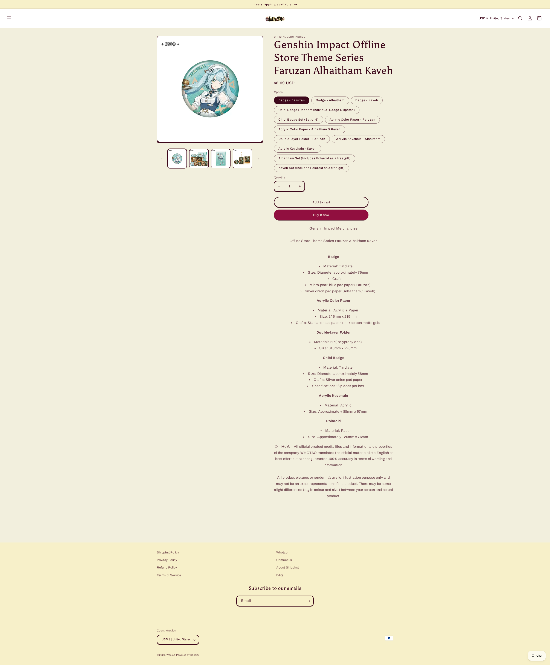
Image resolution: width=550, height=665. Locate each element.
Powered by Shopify (187, 655)
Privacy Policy (167, 560)
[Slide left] (161, 158)
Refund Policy (167, 567)
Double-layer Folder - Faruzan (301, 139)
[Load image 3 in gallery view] (221, 158)
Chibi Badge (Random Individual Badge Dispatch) (316, 110)
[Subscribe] (308, 601)
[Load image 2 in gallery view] (199, 158)
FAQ (279, 575)
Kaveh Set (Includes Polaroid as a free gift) (311, 168)
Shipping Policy (168, 552)
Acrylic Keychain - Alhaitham (358, 139)
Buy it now (321, 215)
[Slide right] (258, 158)
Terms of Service (169, 575)
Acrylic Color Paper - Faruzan (352, 119)
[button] (9, 18)
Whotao (282, 552)
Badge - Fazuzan (291, 100)
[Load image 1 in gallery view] (177, 158)
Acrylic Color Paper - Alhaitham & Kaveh (309, 129)
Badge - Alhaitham (330, 100)
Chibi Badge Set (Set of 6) (298, 119)
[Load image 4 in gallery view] (242, 158)
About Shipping (287, 567)
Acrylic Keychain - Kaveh (297, 148)
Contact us (284, 560)
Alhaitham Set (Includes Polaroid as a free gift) (314, 158)
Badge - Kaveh (366, 100)
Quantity (279, 177)
